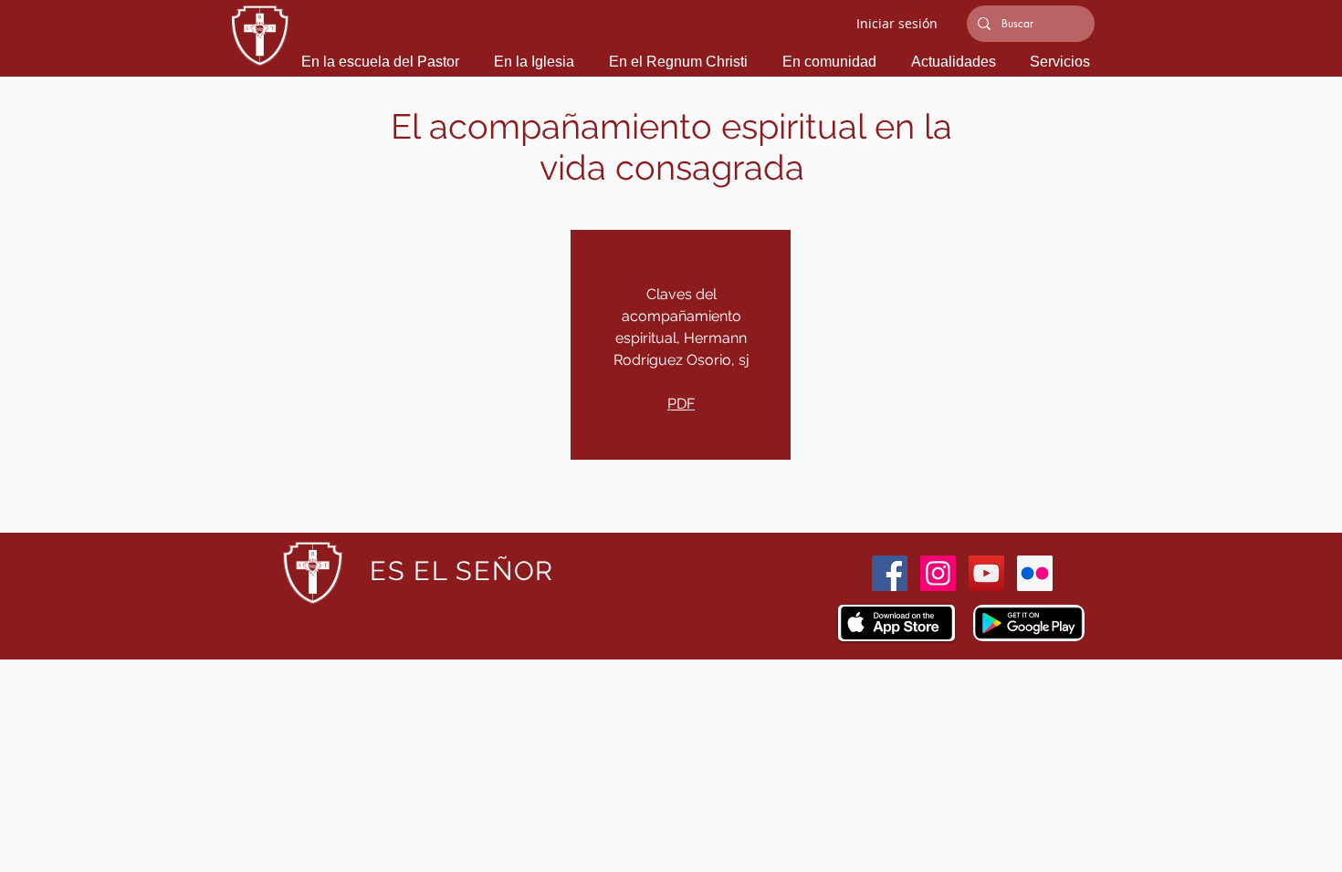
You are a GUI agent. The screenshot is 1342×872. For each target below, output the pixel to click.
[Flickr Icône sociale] (1035, 573)
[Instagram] (938, 573)
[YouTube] (986, 573)
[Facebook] (889, 573)
